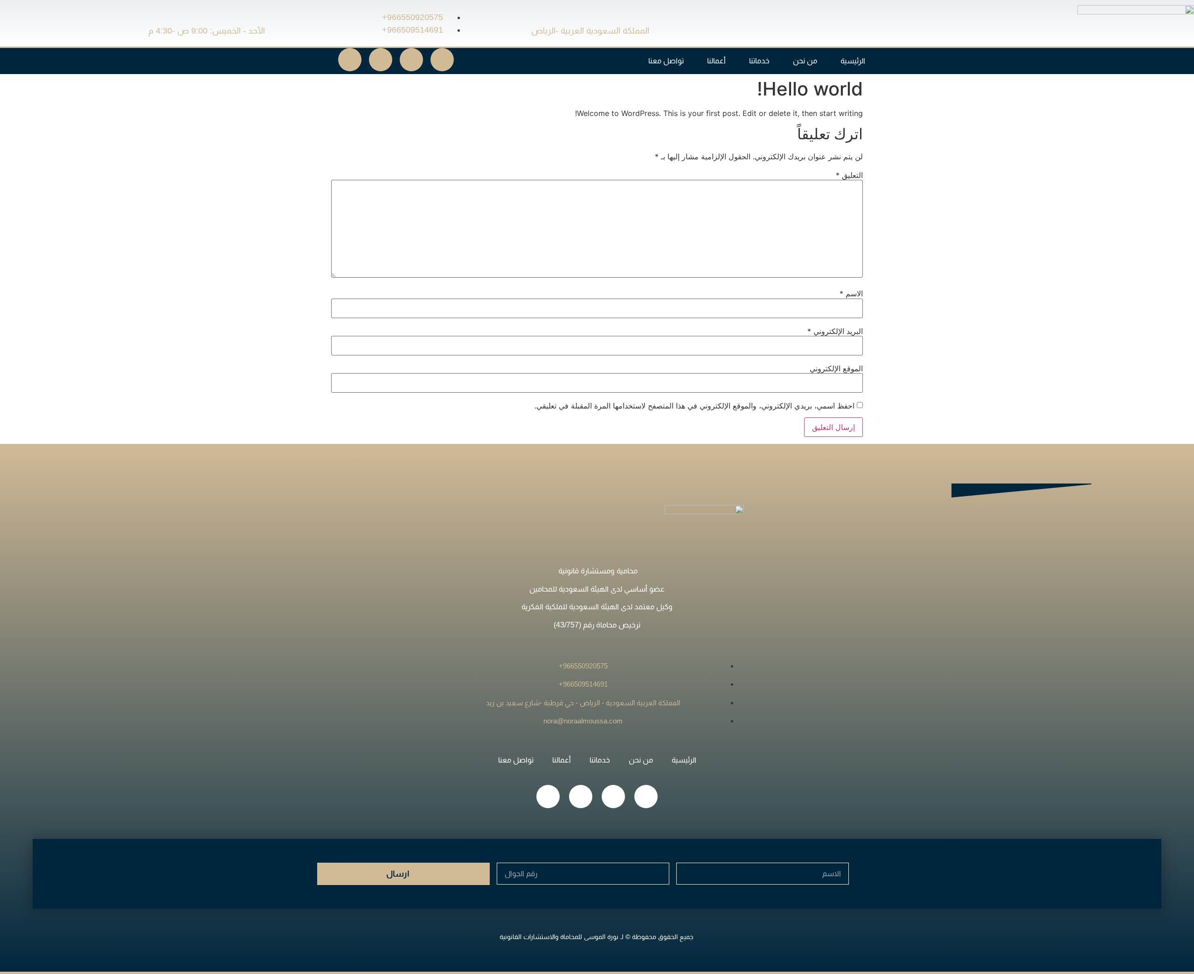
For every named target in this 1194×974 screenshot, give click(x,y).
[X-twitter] (442, 59)
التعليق (849, 175)
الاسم (851, 293)
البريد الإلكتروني (835, 331)
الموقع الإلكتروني (836, 368)
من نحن (805, 61)
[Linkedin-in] (411, 59)
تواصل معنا (666, 61)
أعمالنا (716, 61)
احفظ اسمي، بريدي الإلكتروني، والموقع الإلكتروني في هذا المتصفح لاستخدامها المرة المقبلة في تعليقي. (694, 405)
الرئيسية (852, 61)
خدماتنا (759, 61)
